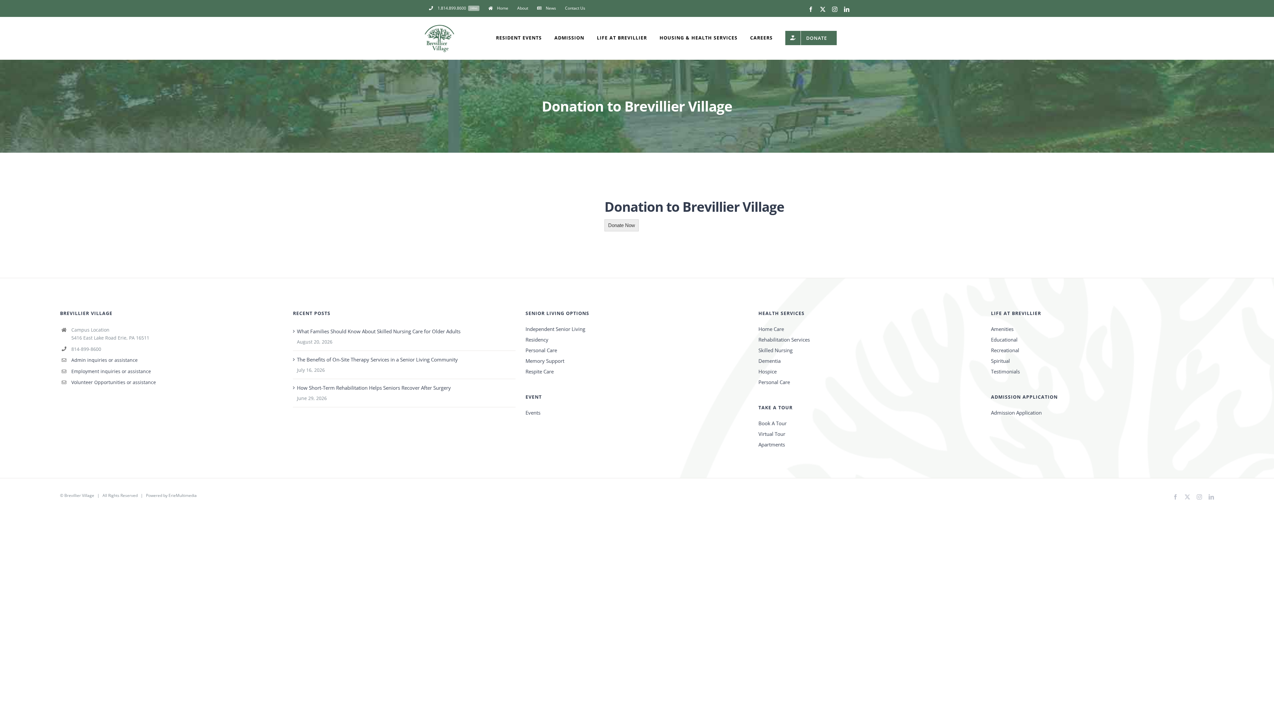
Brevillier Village (79, 495)
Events (533, 412)
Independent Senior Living (555, 329)
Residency (537, 339)
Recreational (1005, 350)
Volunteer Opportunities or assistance (113, 382)
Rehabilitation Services (784, 339)
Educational (1004, 339)
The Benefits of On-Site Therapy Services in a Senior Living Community (377, 359)
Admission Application (1016, 412)
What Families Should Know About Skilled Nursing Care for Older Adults (378, 331)
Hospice (767, 371)
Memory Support (545, 361)
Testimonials (1005, 371)
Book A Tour (772, 423)
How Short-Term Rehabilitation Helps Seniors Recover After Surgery (374, 387)
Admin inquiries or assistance (104, 360)
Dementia (769, 361)
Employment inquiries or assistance (111, 371)
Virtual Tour (771, 434)
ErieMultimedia (183, 495)
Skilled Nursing (775, 350)
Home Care (771, 329)
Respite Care (540, 371)
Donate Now (621, 225)
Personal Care (541, 350)
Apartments (771, 444)
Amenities (1002, 329)
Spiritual (1000, 361)
